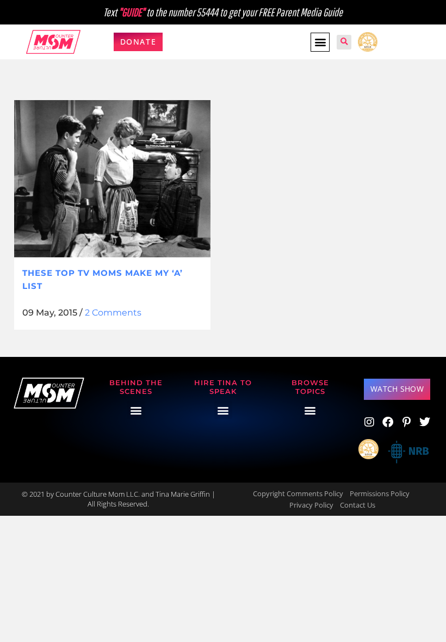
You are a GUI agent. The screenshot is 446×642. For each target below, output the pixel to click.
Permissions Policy (380, 493)
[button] (320, 42)
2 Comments (113, 312)
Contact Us (357, 505)
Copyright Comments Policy (298, 493)
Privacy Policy (311, 505)
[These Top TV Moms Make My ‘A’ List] (112, 178)
